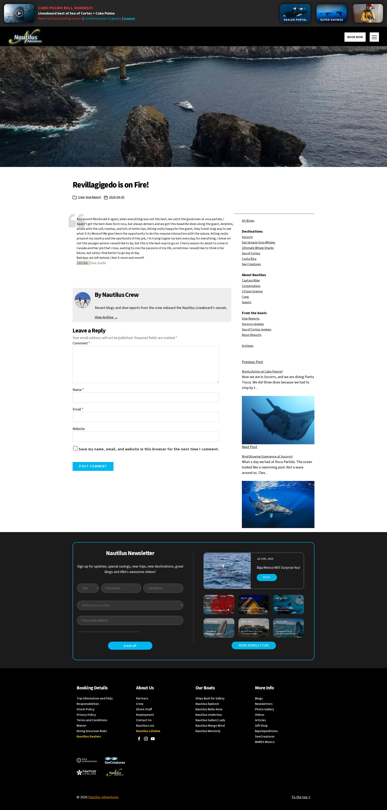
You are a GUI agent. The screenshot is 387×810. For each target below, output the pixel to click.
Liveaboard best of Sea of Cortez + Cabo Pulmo (76, 13)
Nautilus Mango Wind (210, 725)
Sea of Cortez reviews (256, 329)
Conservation (251, 286)
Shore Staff (144, 709)
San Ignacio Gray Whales (258, 242)
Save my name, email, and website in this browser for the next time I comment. (149, 449)
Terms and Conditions (92, 720)
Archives (247, 346)
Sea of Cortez (251, 253)
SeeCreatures (265, 736)
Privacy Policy (86, 715)
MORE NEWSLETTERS (254, 645)
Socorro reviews (253, 324)
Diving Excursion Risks (92, 731)
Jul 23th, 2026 (265, 559)
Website (79, 428)
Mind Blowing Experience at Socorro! (267, 456)
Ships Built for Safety (210, 698)
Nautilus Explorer (207, 704)
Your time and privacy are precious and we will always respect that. (109, 631)
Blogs (259, 698)
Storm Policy (86, 709)
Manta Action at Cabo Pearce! (262, 371)
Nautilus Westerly (208, 731)
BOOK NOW (355, 37)
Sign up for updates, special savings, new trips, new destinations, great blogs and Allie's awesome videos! (130, 569)
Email (78, 409)
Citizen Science (252, 291)
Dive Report (93, 197)
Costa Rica (249, 259)
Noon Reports (251, 335)
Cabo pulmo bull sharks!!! (65, 8)
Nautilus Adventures (103, 797)
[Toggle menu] (374, 37)
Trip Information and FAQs (95, 698)
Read (266, 577)
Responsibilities (88, 704)
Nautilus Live (145, 725)
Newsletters (264, 704)
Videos (259, 715)
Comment (81, 343)
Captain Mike (251, 280)
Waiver (81, 725)
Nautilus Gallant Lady (210, 720)
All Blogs (248, 221)
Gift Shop (261, 725)
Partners (142, 698)
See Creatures (251, 264)
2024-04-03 (116, 197)
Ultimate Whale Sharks (258, 248)
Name (78, 389)
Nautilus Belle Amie (209, 709)
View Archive (106, 317)
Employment (145, 715)
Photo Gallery (264, 709)
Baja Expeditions (266, 731)
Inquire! (129, 18)
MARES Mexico (265, 742)
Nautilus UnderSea (209, 715)
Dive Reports (251, 318)
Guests (246, 302)
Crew (81, 197)
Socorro (247, 237)
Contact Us (144, 720)
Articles (260, 720)
